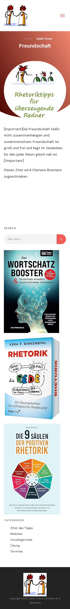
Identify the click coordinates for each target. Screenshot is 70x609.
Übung (15, 545)
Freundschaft (35, 46)
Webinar (16, 534)
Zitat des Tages (21, 528)
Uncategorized (21, 540)
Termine (16, 551)
